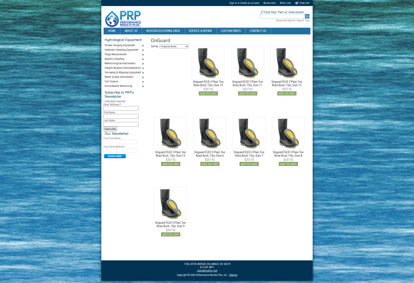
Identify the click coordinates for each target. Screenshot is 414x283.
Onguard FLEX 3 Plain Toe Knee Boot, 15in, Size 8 (288, 153)
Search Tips (303, 20)
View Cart (304, 3)
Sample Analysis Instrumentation (122, 68)
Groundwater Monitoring (118, 86)
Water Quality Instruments (118, 77)
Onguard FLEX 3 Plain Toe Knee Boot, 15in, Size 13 (170, 153)
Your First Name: (112, 138)
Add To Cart (208, 93)
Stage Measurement (115, 54)
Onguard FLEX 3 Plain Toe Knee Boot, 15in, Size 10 (208, 83)
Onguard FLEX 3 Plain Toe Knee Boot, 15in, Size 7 (249, 153)
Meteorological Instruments (119, 64)
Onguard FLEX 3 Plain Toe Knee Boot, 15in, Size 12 (286, 83)
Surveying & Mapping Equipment (122, 73)
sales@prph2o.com (207, 270)
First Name (109, 112)
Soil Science (111, 82)
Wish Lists (285, 3)
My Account (269, 3)
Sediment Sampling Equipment (121, 50)
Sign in (233, 3)
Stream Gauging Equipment (119, 45)
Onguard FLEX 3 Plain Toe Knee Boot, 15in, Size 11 (247, 83)
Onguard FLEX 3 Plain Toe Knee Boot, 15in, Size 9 (170, 224)
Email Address (112, 104)
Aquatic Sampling (114, 59)
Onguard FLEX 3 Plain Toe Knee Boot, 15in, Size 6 (209, 153)
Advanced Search (285, 20)
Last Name (109, 120)
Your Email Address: (114, 146)
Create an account (249, 3)
